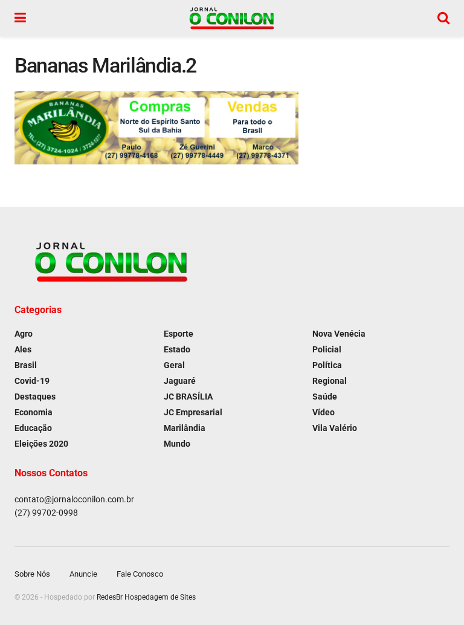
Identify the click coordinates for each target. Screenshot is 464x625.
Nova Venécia (339, 333)
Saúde (324, 396)
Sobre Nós (32, 573)
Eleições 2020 (41, 444)
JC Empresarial (193, 412)
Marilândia (184, 428)
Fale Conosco (140, 573)
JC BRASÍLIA (188, 396)
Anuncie (83, 573)
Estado (177, 349)
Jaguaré (180, 381)
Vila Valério (334, 428)
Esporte (178, 333)
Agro (23, 333)
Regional (329, 381)
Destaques (35, 396)
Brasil (25, 365)
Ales (22, 349)
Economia (33, 412)
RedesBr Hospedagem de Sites (146, 597)
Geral (174, 365)
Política (327, 365)
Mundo (177, 444)
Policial (326, 349)
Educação (33, 428)
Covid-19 (32, 381)
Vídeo (323, 412)
